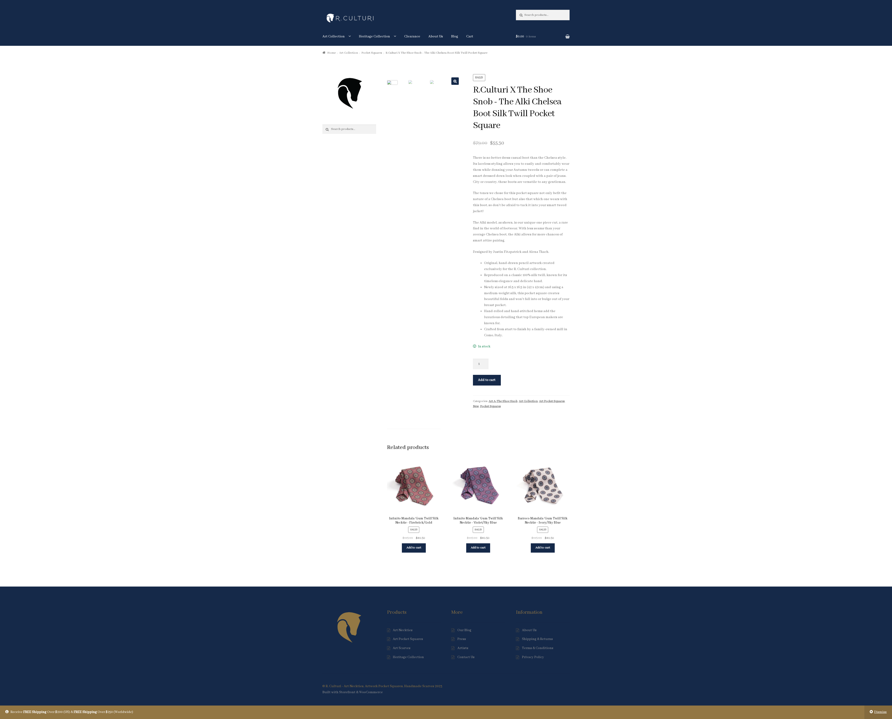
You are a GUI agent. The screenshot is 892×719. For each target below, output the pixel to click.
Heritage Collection (374, 36)
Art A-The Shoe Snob (503, 401)
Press (461, 639)
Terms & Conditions (537, 648)
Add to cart (486, 380)
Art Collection (333, 36)
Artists (462, 648)
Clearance (412, 36)
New (476, 406)
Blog (454, 36)
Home (331, 53)
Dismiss (880, 712)
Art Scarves (401, 648)
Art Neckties (403, 630)
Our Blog (464, 630)
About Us (435, 36)
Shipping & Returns (537, 639)
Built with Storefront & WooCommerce (352, 692)
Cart (469, 36)
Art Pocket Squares (552, 401)
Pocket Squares (371, 53)
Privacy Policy (533, 657)
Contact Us (466, 657)
